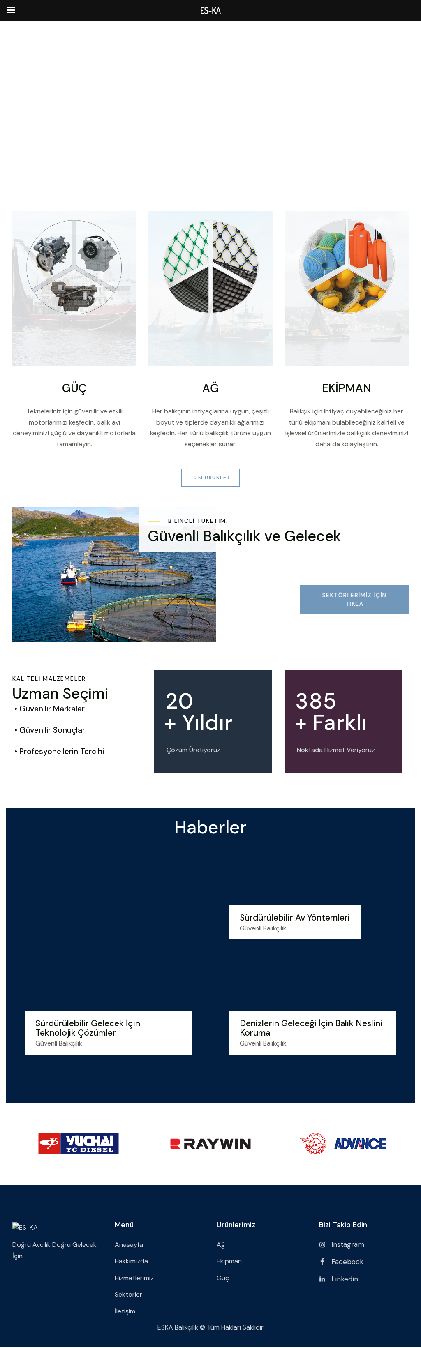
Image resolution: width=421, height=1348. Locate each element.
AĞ (210, 389)
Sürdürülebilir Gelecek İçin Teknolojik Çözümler (87, 1028)
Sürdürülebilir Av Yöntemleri (295, 918)
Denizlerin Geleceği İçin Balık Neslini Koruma (311, 1028)
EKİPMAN (346, 389)
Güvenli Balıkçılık (58, 1043)
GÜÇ (74, 389)
